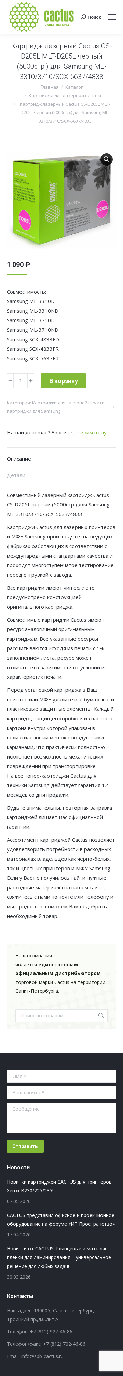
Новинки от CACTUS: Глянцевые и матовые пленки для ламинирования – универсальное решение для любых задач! (59, 1257)
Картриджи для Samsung (33, 411)
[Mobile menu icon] (112, 17)
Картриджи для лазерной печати (68, 403)
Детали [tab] (16, 475)
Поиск (100, 1015)
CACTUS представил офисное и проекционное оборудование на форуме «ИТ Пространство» (61, 1219)
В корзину (63, 381)
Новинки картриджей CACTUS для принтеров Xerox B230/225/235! (59, 1186)
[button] (106, 159)
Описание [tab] (19, 458)
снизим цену (91, 432)
